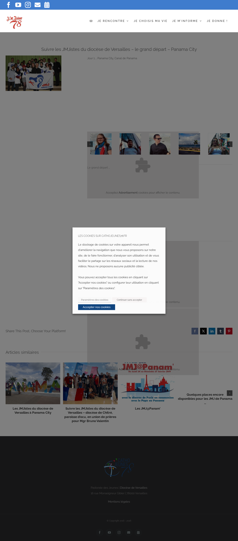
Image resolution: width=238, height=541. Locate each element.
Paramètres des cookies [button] (94, 299)
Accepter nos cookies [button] (96, 307)
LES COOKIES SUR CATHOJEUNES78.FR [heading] (102, 235)
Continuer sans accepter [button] (129, 299)
